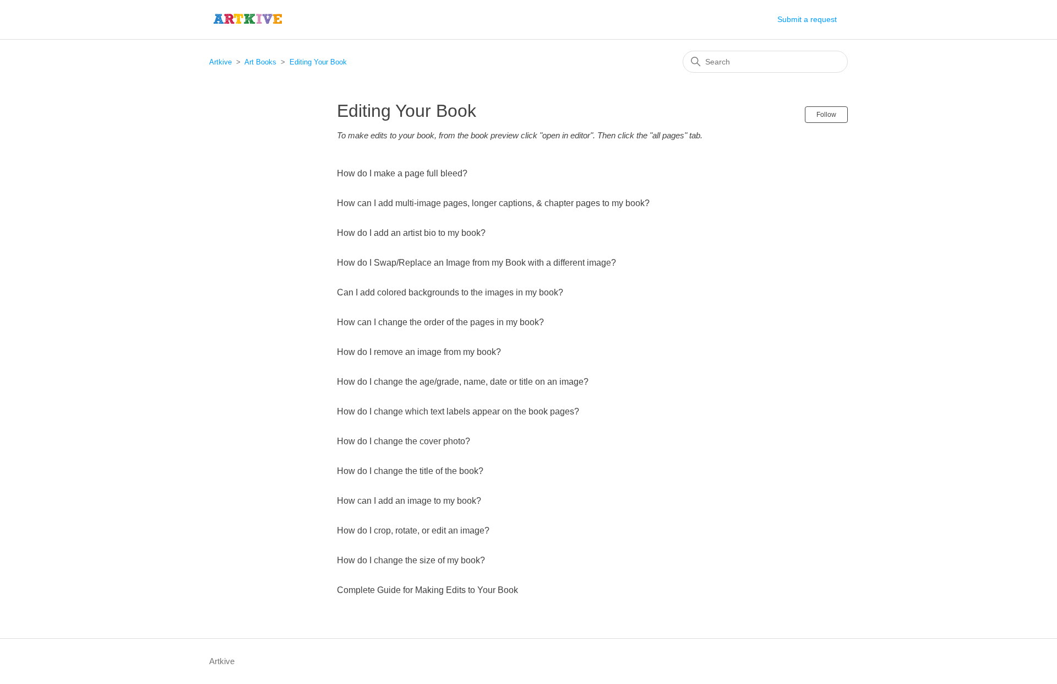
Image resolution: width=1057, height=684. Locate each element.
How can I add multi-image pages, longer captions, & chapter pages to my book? (493, 203)
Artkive (220, 62)
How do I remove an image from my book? (419, 352)
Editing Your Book (318, 62)
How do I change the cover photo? (403, 441)
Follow (826, 115)
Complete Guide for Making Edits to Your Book (427, 590)
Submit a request (807, 19)
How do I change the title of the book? (410, 471)
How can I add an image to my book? (409, 500)
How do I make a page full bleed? (402, 173)
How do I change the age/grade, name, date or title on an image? (463, 381)
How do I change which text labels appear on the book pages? (458, 411)
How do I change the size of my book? (411, 560)
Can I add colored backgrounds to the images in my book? (450, 292)
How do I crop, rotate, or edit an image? (413, 530)
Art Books (260, 62)
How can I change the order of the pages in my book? (440, 322)
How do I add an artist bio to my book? (411, 233)
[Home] (248, 19)
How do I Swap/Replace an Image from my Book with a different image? (476, 262)
